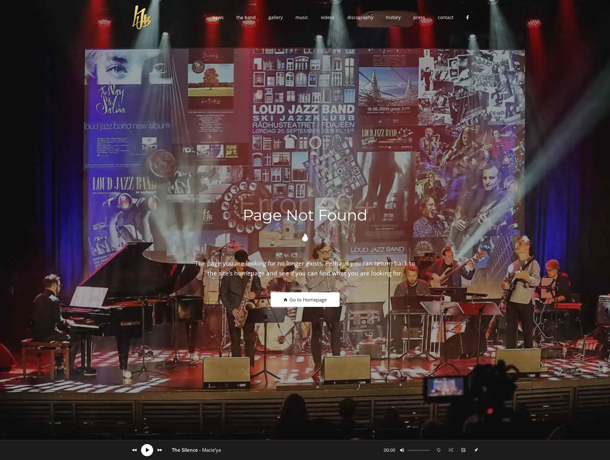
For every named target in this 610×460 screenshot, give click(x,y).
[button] (218, 17)
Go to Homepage (307, 299)
